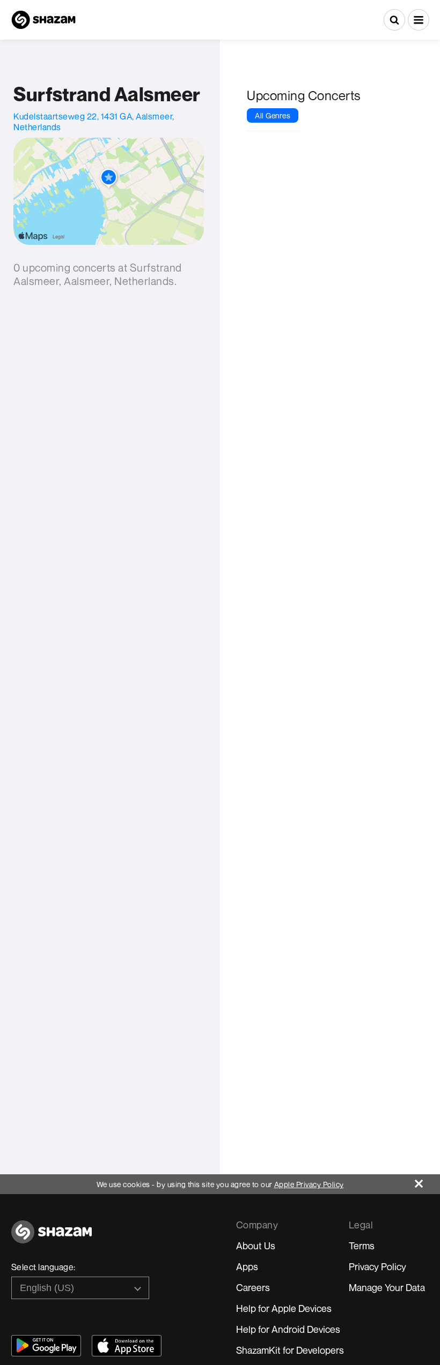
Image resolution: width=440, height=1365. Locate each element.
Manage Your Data (387, 1287)
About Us (255, 1245)
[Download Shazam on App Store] (127, 1345)
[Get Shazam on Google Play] (46, 1345)
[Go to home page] (51, 1238)
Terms (362, 1245)
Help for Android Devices (288, 1329)
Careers (253, 1287)
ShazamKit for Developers (290, 1350)
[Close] (427, 1181)
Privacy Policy (377, 1266)
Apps (247, 1266)
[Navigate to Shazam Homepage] (43, 20)
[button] (418, 20)
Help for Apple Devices (284, 1308)
